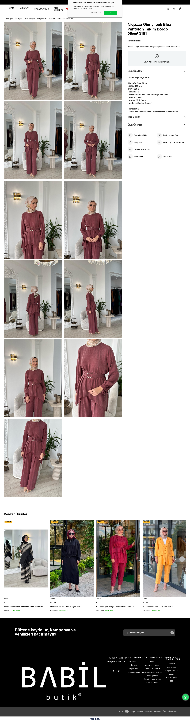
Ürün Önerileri (135, 124)
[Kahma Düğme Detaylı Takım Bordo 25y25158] (118, 558)
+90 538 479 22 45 (116, 657)
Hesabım (171, 664)
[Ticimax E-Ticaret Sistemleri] (95, 719)
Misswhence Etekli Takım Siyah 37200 (66, 607)
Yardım (171, 674)
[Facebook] (113, 671)
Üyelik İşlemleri (152, 676)
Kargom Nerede (171, 671)
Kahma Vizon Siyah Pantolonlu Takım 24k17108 (23, 607)
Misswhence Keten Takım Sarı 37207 (158, 607)
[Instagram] (118, 671)
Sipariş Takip (171, 667)
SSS (171, 681)
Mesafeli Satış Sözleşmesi (152, 672)
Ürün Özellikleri (136, 71)
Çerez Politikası (152, 683)
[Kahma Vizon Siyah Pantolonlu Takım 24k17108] (26, 558)
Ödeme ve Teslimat (152, 669)
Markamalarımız (134, 672)
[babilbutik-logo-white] (64, 681)
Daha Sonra (96, 13)
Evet (110, 13)
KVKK (152, 662)
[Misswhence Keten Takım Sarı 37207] (164, 558)
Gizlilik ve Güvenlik (152, 665)
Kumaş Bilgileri (171, 678)
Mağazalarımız (134, 669)
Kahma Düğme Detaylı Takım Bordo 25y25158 (115, 607)
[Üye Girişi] (174, 9)
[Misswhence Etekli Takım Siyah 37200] (72, 558)
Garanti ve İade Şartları (152, 679)
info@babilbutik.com (116, 661)
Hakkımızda (134, 662)
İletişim (134, 665)
